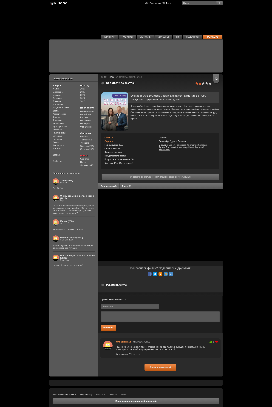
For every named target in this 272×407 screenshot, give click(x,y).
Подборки (192, 37)
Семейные (57, 136)
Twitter (124, 395)
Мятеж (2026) (67, 221)
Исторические (59, 114)
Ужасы (56, 142)
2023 (82, 98)
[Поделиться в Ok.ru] (160, 274)
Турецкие (84, 143)
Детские (56, 155)
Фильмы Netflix (87, 165)
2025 (82, 92)
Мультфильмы (60, 126)
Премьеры (212, 37)
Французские (86, 127)
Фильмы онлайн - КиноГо (64, 395)
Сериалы (145, 37)
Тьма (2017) (66, 180)
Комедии (57, 117)
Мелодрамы (58, 123)
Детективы (58, 104)
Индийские (85, 120)
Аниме (56, 89)
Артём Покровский (167, 147)
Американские (87, 111)
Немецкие (85, 124)
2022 (82, 101)
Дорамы (164, 37)
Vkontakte (100, 395)
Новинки (127, 37)
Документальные (61, 107)
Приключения (59, 133)
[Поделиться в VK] (171, 274)
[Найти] (219, 3)
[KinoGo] (58, 3)
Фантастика (58, 145)
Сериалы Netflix (84, 160)
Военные (57, 101)
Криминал (57, 120)
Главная (109, 37)
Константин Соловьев (197, 145)
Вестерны (57, 98)
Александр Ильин (185, 147)
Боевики (56, 95)
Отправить (108, 327)
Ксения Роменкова (177, 145)
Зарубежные (86, 140)
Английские (85, 114)
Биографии (58, 92)
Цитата (136, 354)
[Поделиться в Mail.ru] (166, 274)
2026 (82, 89)
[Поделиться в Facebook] (150, 274)
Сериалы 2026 (87, 146)
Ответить (123, 354)
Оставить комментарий (160, 367)
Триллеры (57, 139)
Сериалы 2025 (87, 149)
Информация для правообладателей (136, 401)
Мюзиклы (57, 129)
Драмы (56, 111)
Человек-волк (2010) (71, 237)
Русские (84, 117)
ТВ (177, 37)
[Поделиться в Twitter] (155, 274)
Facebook (113, 395)
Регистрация (155, 3)
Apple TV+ (57, 161)
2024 (82, 95)
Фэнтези (56, 148)
